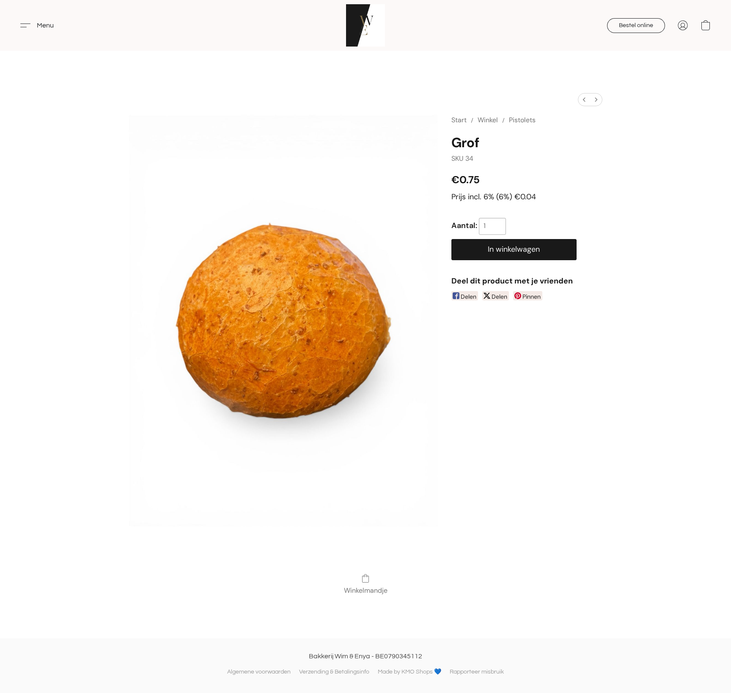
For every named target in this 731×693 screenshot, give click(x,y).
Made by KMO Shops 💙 (409, 672)
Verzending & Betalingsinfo (334, 672)
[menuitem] (584, 100)
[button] (365, 25)
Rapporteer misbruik (477, 672)
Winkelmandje (365, 590)
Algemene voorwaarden (259, 672)
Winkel (488, 120)
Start (459, 120)
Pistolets (522, 120)
